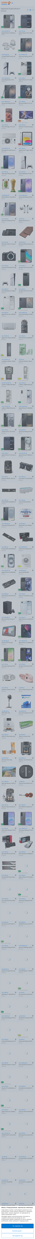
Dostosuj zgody (16, 1231)
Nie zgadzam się (17, 1235)
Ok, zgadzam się (18, 1226)
